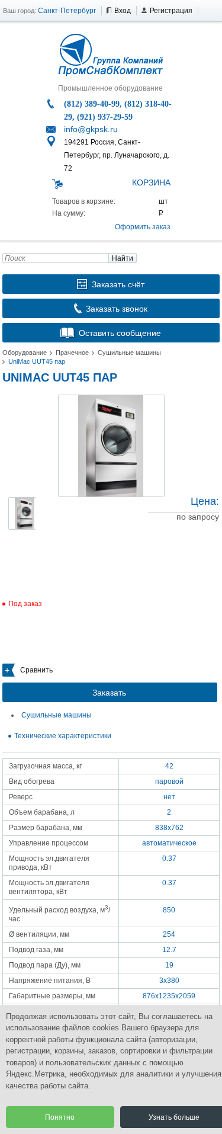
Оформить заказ (142, 227)
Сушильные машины (129, 352)
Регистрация (171, 11)
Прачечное (72, 352)
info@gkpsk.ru (91, 129)
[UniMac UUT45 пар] (111, 445)
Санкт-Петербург (67, 11)
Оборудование (24, 352)
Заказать (109, 692)
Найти (122, 258)
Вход (122, 11)
